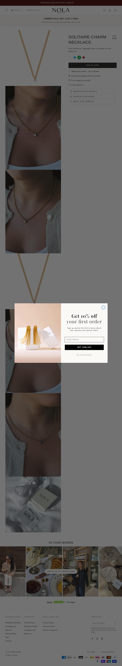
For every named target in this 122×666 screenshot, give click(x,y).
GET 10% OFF (84, 347)
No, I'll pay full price (84, 355)
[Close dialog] (103, 307)
